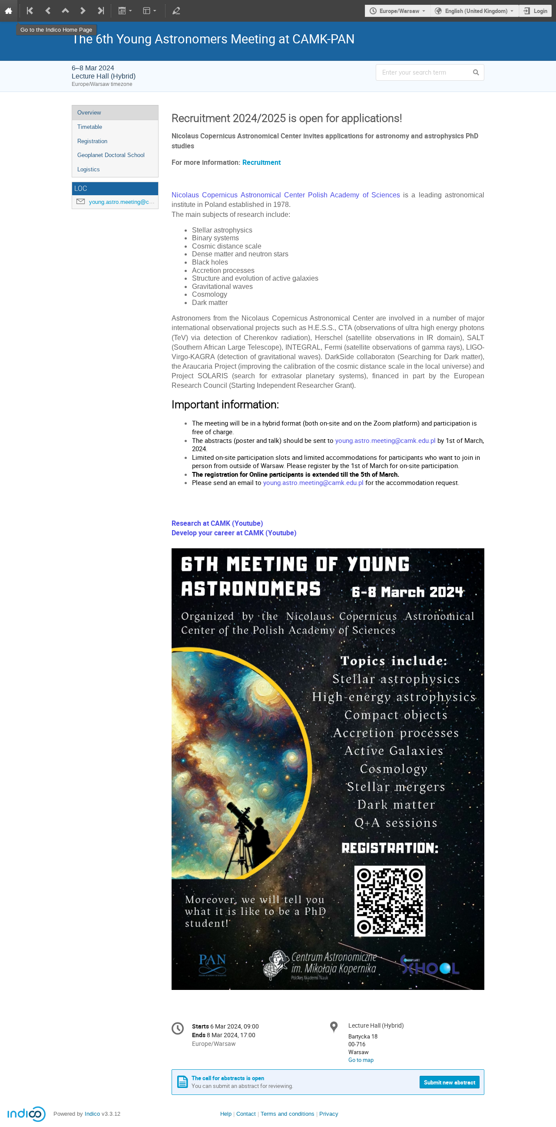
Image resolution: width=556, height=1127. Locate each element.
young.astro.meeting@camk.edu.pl (133, 202)
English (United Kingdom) (476, 11)
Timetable (89, 127)
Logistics (88, 169)
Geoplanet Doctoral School (111, 155)
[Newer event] (83, 11)
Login (540, 11)
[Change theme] (150, 11)
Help (226, 1113)
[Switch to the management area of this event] (176, 11)
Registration (92, 141)
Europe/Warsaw (400, 11)
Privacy (328, 1113)
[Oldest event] (31, 11)
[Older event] (48, 11)
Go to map (361, 1060)
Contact (246, 1113)
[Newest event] (100, 11)
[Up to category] (65, 11)
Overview (89, 112)
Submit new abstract (449, 1082)
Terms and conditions (287, 1113)
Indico (92, 1113)
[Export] (125, 11)
